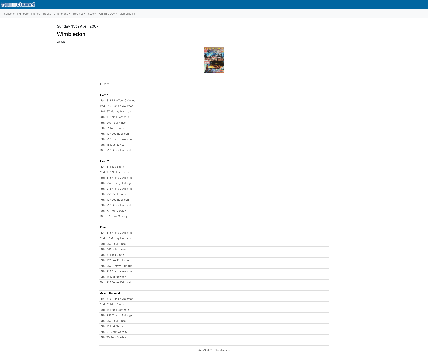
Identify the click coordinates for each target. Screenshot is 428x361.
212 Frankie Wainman (119, 139)
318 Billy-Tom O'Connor (121, 100)
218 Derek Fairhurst (118, 150)
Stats (91, 13)
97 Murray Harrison (118, 111)
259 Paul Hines (116, 122)
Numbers (23, 13)
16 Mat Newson (116, 144)
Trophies (78, 13)
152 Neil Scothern (117, 117)
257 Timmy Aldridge (119, 183)
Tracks (47, 13)
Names (35, 13)
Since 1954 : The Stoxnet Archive (214, 350)
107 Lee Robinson (117, 133)
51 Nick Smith (115, 128)
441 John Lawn (116, 249)
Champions (61, 13)
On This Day (107, 13)
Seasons (9, 13)
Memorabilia (127, 13)
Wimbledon (71, 34)
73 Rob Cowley (116, 210)
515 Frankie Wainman (119, 106)
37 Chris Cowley (116, 216)
